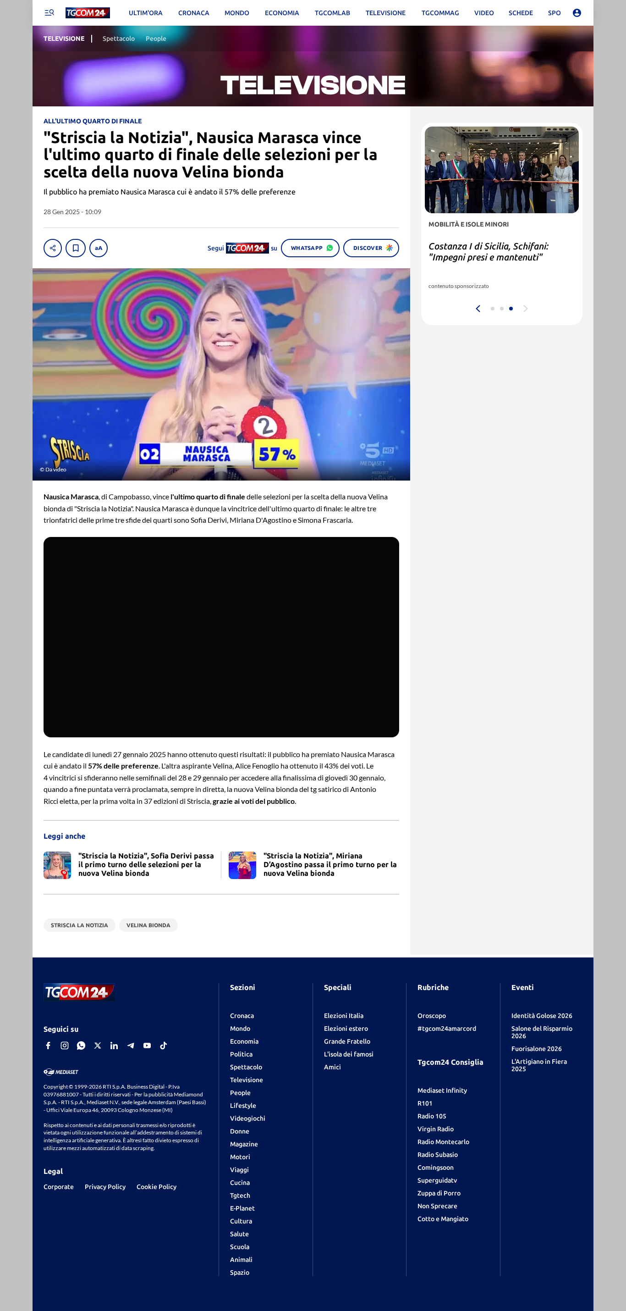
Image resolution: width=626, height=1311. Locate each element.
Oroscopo (431, 1015)
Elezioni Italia (343, 1015)
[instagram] (64, 1045)
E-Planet (242, 1208)
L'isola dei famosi (348, 1054)
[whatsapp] (81, 1045)
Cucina (240, 1182)
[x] (97, 1045)
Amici (332, 1067)
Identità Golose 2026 (541, 1015)
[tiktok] (163, 1045)
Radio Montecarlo (443, 1141)
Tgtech (240, 1195)
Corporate (59, 1186)
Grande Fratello (347, 1041)
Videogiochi (247, 1118)
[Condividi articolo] (53, 248)
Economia (244, 1041)
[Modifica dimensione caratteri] (98, 248)
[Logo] (88, 13)
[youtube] (147, 1045)
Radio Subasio (437, 1154)
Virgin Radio (435, 1129)
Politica (241, 1054)
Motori (240, 1157)
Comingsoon (435, 1167)
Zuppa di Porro (439, 1193)
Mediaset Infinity (442, 1090)
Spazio (239, 1272)
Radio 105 (431, 1116)
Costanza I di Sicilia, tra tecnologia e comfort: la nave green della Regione (499, 257)
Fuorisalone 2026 (536, 1048)
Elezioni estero (346, 1028)
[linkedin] (114, 1045)
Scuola (239, 1246)
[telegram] (130, 1045)
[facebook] (48, 1045)
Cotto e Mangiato (442, 1218)
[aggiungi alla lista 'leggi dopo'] (76, 248)
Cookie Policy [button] (156, 1186)
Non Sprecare (437, 1206)
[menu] (49, 12)
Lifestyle (243, 1105)
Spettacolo (246, 1067)
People (240, 1092)
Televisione (246, 1080)
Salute (239, 1234)
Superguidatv (437, 1180)
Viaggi (239, 1169)
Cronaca (242, 1015)
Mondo (240, 1028)
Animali (241, 1259)
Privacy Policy (105, 1186)
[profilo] (576, 12)
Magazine (244, 1144)
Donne (239, 1131)
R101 (425, 1103)
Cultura (241, 1221)
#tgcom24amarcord (446, 1028)
